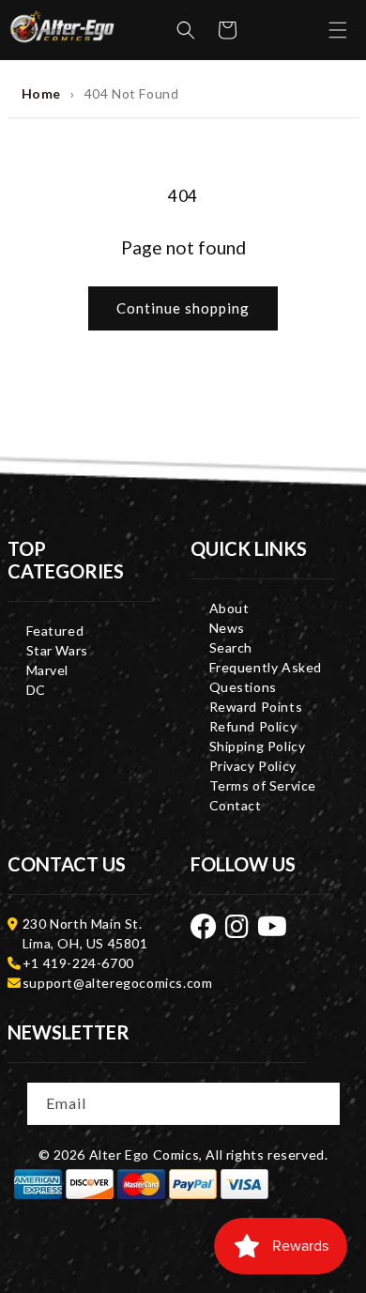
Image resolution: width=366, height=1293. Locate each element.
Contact (235, 805)
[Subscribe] (320, 1102)
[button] (185, 30)
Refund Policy (253, 726)
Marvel (47, 670)
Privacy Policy (253, 766)
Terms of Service (263, 785)
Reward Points (256, 707)
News (227, 628)
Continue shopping (183, 308)
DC (36, 690)
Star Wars (57, 650)
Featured (55, 631)
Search (231, 647)
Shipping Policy (257, 746)
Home (41, 93)
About (229, 608)
